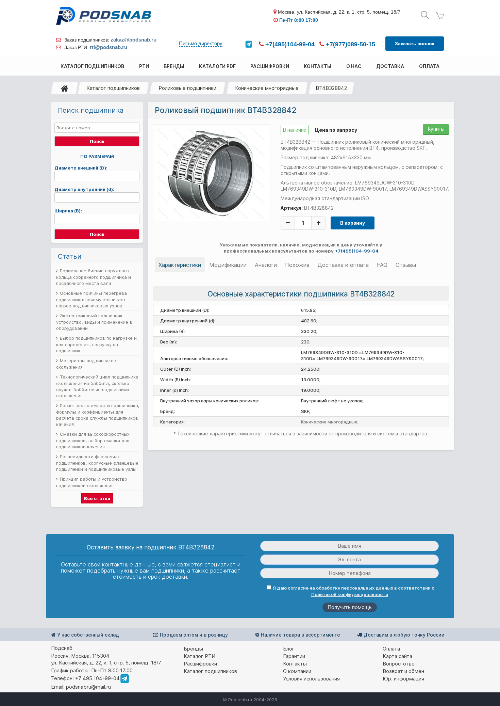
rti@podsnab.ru (108, 47)
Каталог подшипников (113, 88)
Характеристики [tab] (180, 264)
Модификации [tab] (228, 264)
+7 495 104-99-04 (97, 678)
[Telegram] (248, 44)
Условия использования (311, 678)
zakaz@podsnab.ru (133, 40)
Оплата (391, 648)
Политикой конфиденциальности (349, 594)
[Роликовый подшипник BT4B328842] (211, 172)
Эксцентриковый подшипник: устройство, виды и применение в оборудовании (94, 322)
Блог (289, 648)
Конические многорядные (267, 88)
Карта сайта (397, 656)
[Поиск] (425, 15)
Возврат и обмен (403, 671)
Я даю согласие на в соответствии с (353, 591)
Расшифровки (200, 663)
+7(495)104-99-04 (289, 44)
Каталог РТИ (199, 656)
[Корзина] (440, 16)
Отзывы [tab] (406, 264)
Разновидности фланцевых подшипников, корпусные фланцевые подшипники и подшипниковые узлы (97, 463)
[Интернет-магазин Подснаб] (103, 16)
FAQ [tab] (382, 264)
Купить (436, 129)
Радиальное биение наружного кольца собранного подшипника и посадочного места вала (93, 277)
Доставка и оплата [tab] (343, 264)
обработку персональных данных (354, 588)
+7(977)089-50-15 (349, 44)
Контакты (295, 663)
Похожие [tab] (297, 264)
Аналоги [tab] (266, 264)
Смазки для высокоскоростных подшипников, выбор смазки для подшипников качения (93, 440)
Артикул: (292, 208)
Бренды (193, 648)
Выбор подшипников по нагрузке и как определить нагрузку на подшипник (96, 344)
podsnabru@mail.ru (88, 687)
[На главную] (64, 88)
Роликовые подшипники (187, 88)
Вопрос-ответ (400, 663)
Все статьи (97, 498)
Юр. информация (403, 678)
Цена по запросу (336, 130)
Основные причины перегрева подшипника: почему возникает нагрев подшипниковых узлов (91, 299)
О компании (297, 671)
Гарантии (294, 656)
